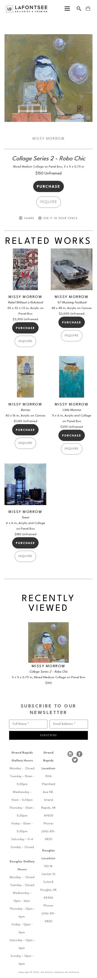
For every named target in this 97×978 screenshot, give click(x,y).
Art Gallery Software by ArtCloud (60, 972)
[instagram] (70, 754)
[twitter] (75, 760)
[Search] (79, 8)
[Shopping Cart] (88, 8)
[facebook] (79, 754)
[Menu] (67, 8)
